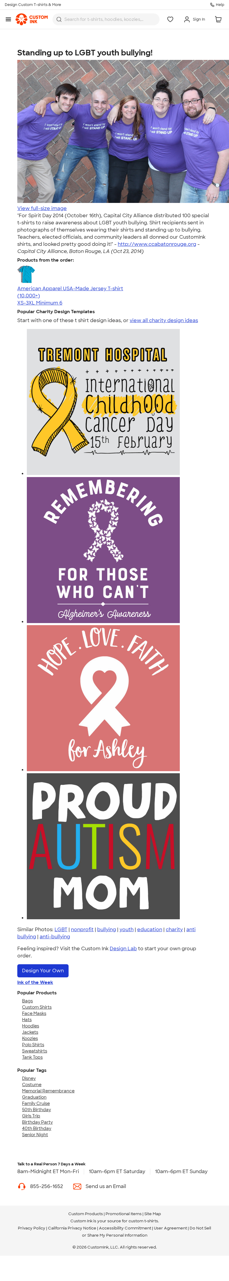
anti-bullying (55, 937)
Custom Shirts (37, 1007)
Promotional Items (124, 1213)
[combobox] (106, 19)
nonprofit (82, 929)
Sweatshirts (34, 1051)
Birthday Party (37, 1122)
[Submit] (59, 19)
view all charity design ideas (164, 320)
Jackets (30, 1032)
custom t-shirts (143, 1220)
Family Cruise (36, 1103)
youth (127, 929)
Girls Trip (31, 1116)
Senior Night (35, 1134)
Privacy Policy (31, 1228)
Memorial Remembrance (48, 1091)
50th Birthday (36, 1109)
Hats (27, 1019)
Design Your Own (43, 971)
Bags (27, 1001)
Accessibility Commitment (125, 1228)
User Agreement (170, 1228)
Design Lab (123, 948)
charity (174, 929)
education (149, 929)
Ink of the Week (35, 982)
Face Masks (34, 1013)
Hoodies (30, 1026)
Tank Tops (32, 1057)
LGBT (61, 929)
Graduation (34, 1097)
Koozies (30, 1038)
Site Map (152, 1213)
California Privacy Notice (72, 1228)
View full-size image (42, 208)
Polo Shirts (33, 1044)
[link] (32, 19)
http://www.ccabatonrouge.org (157, 244)
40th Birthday (36, 1128)
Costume (31, 1084)
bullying (106, 929)
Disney (29, 1078)
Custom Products (85, 1213)
